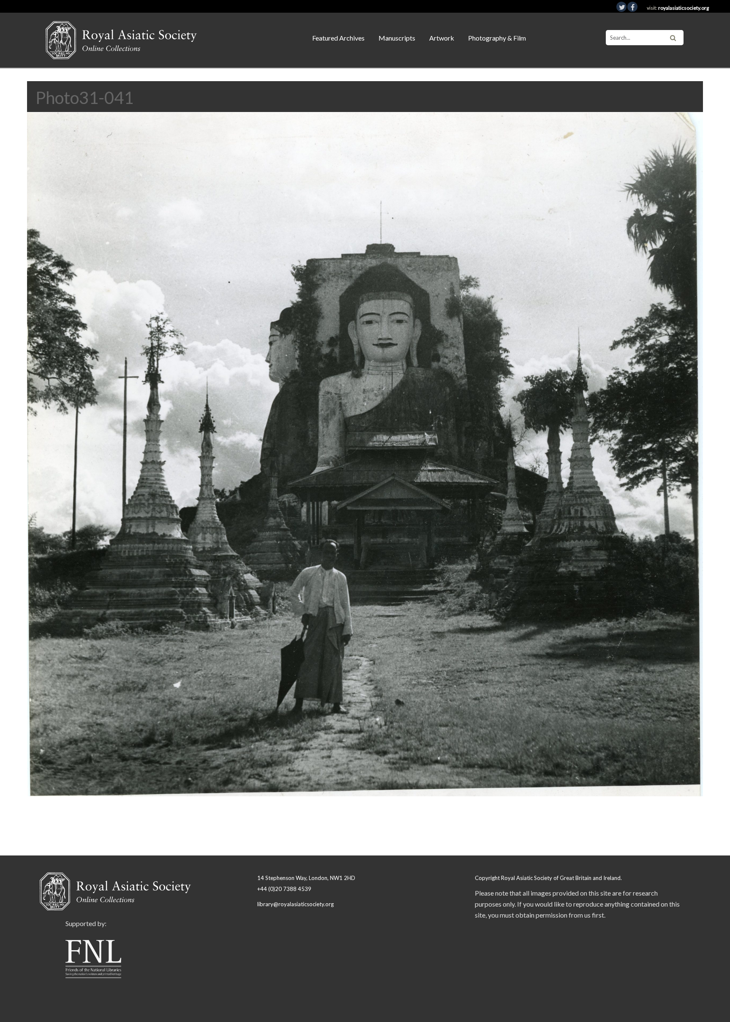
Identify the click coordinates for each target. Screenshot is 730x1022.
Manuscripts (397, 38)
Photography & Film (497, 38)
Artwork (441, 38)
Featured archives (338, 38)
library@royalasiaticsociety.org (295, 904)
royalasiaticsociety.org (683, 8)
